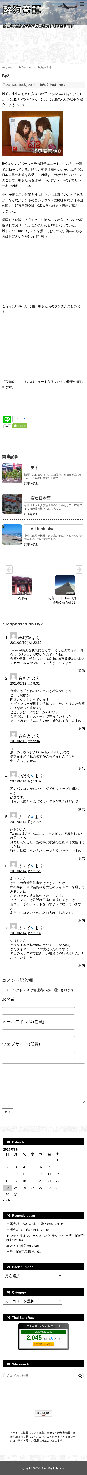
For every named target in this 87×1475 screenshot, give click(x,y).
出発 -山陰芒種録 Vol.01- (24, 1251)
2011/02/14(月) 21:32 (25, 933)
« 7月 (7, 1200)
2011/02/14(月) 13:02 (25, 781)
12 (32, 1174)
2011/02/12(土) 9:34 (25, 741)
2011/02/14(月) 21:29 (25, 871)
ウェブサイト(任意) (21, 1044)
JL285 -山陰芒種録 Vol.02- (25, 1246)
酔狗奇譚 (38, 1468)
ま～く (24, 816)
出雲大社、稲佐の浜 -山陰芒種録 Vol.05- (35, 1224)
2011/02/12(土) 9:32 (25, 683)
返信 (81, 671)
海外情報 (49, 85)
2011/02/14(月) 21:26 (25, 822)
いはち (24, 776)
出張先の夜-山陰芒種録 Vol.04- (28, 1230)
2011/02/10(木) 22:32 (25, 643)
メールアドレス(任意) (23, 1021)
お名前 (8, 999)
